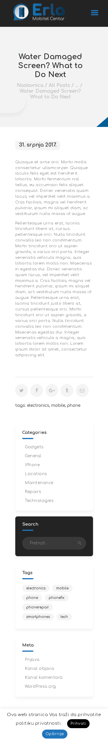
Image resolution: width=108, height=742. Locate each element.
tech (64, 617)
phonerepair (37, 607)
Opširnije (55, 734)
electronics (38, 405)
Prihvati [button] (78, 724)
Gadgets (34, 447)
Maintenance (39, 483)
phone (73, 405)
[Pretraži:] (54, 543)
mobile (58, 405)
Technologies (39, 501)
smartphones (38, 617)
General (33, 456)
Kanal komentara (44, 677)
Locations (36, 474)
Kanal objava (39, 668)
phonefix (57, 598)
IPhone (32, 465)
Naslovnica (30, 85)
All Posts (59, 85)
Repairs (33, 492)
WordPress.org (40, 686)
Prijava (32, 659)
